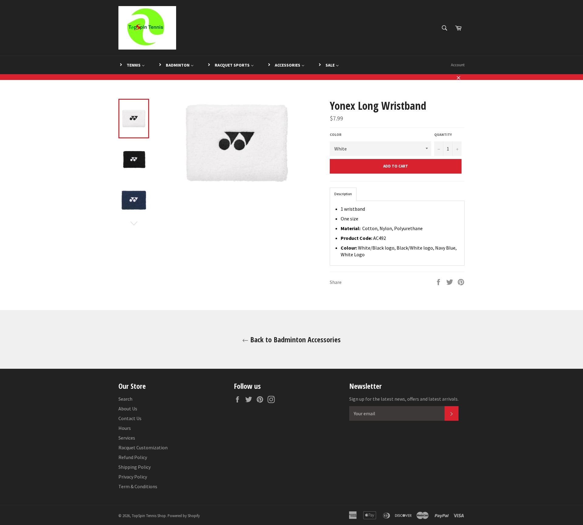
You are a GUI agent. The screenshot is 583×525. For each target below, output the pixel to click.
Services (126, 438)
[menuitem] (132, 65)
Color (335, 134)
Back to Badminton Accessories (294, 339)
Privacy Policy (132, 477)
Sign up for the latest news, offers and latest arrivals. (404, 399)
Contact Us (129, 418)
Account (458, 64)
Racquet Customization (143, 447)
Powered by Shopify (184, 515)
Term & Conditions (137, 486)
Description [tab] (343, 194)
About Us (127, 409)
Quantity (443, 134)
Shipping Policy (134, 467)
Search (125, 399)
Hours (124, 428)
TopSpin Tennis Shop (149, 515)
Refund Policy (132, 457)
